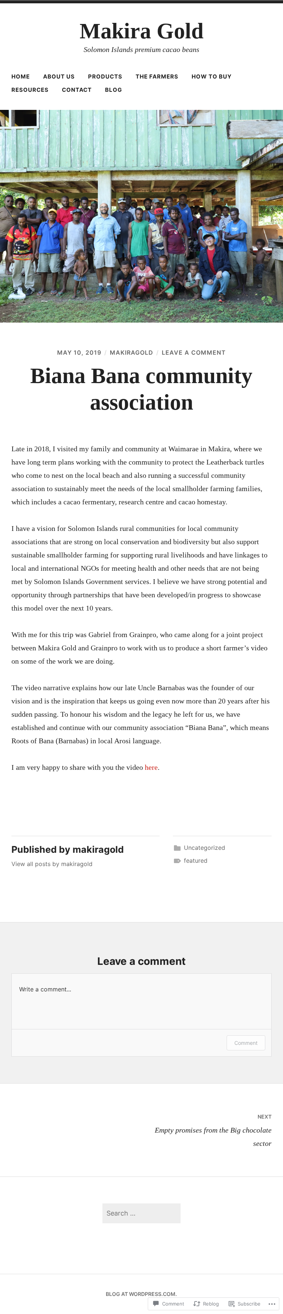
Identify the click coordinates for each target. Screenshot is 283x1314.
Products (105, 76)
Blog (113, 89)
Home (20, 76)
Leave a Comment (194, 352)
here (151, 767)
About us (59, 76)
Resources (30, 89)
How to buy (212, 76)
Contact (77, 89)
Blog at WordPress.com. (141, 1294)
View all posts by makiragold (51, 864)
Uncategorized (204, 847)
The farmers (157, 76)
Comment (246, 1043)
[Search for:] (141, 1213)
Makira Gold (141, 31)
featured (195, 860)
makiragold (131, 352)
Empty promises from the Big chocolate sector (213, 1130)
